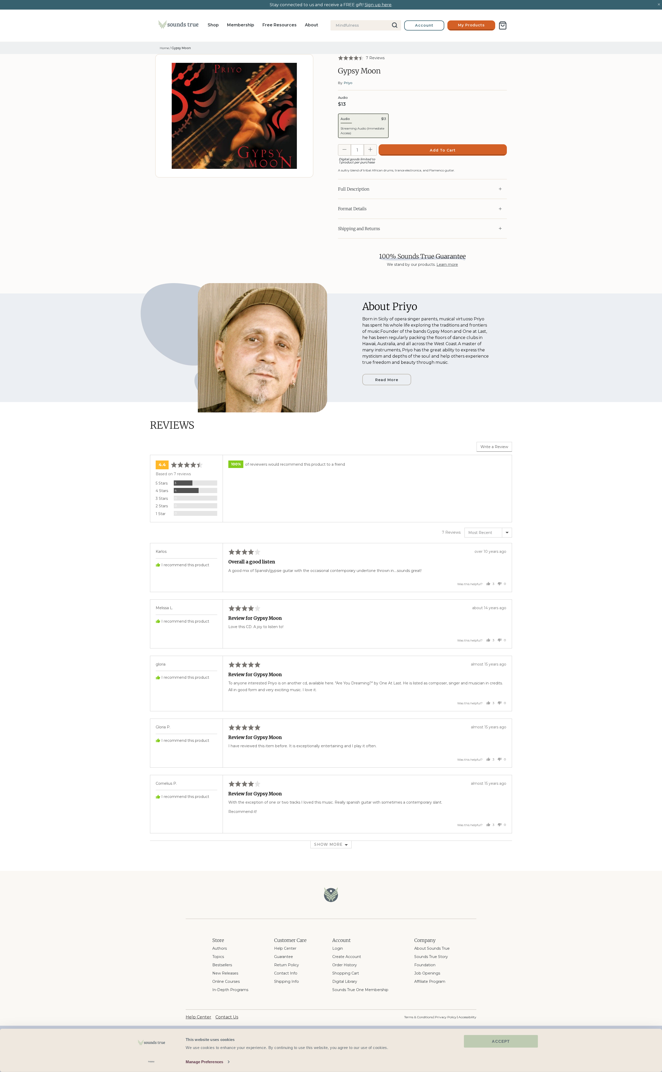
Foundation (424, 965)
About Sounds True (432, 948)
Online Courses (226, 981)
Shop (213, 24)
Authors (219, 948)
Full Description (353, 189)
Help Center (285, 948)
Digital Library (344, 981)
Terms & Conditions (418, 1017)
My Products (471, 25)
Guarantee (283, 956)
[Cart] (502, 25)
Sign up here (378, 4)
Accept (501, 1041)
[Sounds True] (178, 25)
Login (337, 948)
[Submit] (395, 25)
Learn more (447, 264)
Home (164, 48)
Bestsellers (222, 965)
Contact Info (285, 973)
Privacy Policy (445, 1017)
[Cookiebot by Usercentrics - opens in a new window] (151, 1062)
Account (424, 25)
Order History (344, 965)
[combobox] (365, 25)
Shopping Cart (345, 973)
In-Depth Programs (230, 989)
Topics (218, 956)
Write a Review (494, 446)
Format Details (352, 208)
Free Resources (279, 24)
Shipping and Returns (359, 228)
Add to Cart (443, 150)
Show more (328, 844)
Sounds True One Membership (360, 989)
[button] (361, 58)
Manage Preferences (204, 1062)
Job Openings (427, 973)
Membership (240, 24)
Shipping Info (286, 981)
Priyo (348, 83)
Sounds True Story (431, 956)
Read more (386, 380)
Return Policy (286, 965)
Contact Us (226, 1017)
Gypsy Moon (181, 48)
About (311, 24)
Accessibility (467, 1017)
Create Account (346, 956)
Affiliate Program (429, 981)
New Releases (225, 973)
